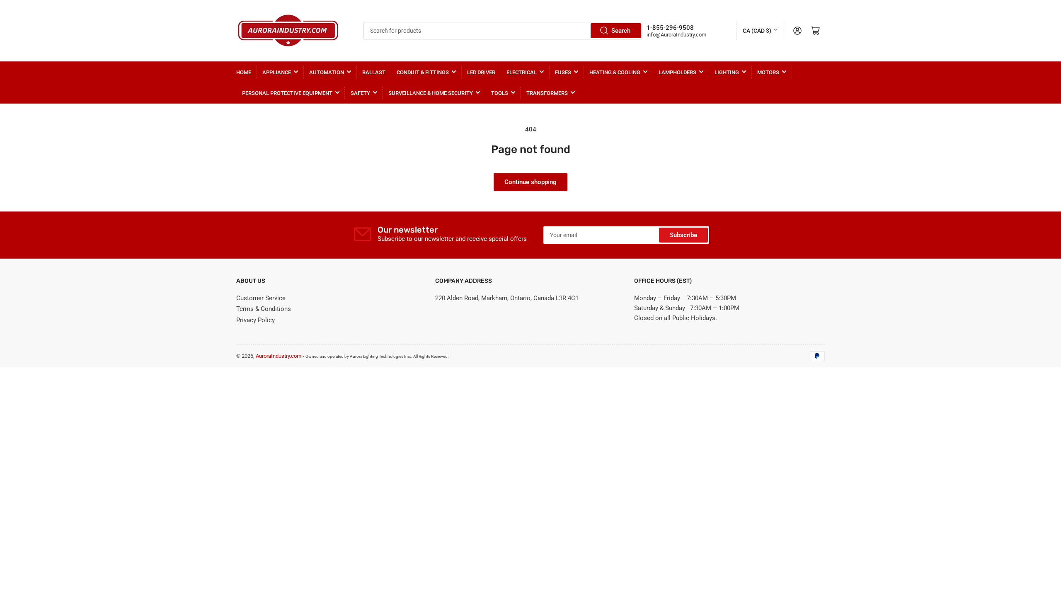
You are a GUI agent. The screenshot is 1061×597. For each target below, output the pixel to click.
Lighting (727, 72)
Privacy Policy (255, 320)
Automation (326, 72)
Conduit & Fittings (423, 72)
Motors (768, 72)
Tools (499, 93)
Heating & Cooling (614, 72)
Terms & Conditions (263, 309)
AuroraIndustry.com (278, 356)
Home (243, 72)
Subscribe (683, 235)
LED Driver (481, 72)
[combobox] (502, 30)
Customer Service (261, 298)
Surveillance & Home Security (430, 93)
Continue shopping (530, 182)
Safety (360, 93)
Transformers (547, 93)
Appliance (276, 72)
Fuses (563, 72)
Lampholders (677, 72)
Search (620, 30)
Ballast (373, 72)
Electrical (521, 72)
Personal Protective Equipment (287, 93)
